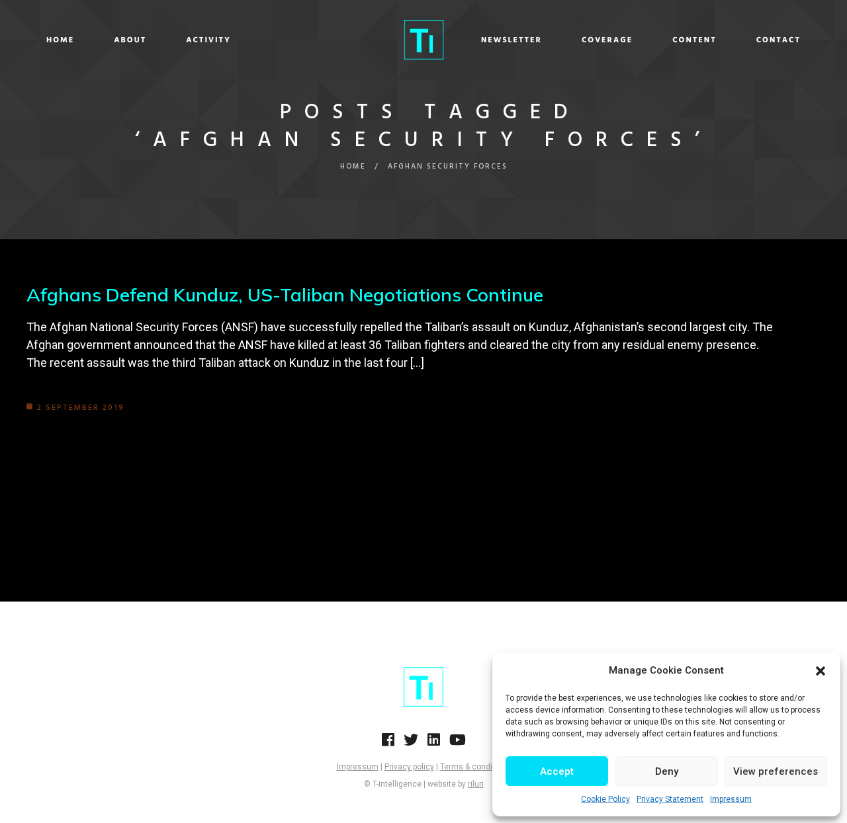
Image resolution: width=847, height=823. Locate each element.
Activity (208, 40)
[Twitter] (411, 744)
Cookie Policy (605, 799)
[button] (820, 671)
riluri (476, 784)
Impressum (731, 799)
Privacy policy (409, 766)
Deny (666, 771)
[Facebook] (388, 744)
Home (60, 40)
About (130, 40)
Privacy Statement (670, 799)
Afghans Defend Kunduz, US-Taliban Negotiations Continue (284, 294)
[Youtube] (457, 744)
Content (694, 40)
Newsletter (511, 40)
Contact (778, 40)
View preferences (775, 771)
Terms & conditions (475, 766)
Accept (557, 771)
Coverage (607, 40)
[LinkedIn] (434, 744)
